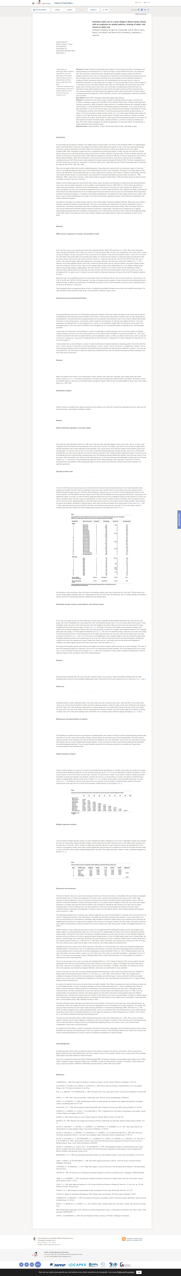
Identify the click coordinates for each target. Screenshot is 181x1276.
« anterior (69, 10)
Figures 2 (139, 503)
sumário (57, 10)
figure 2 (91, 651)
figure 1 (135, 261)
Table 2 (96, 779)
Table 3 (63, 852)
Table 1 (121, 507)
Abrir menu (34, 3)
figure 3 (93, 627)
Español (139, 2)
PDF (106, 10)
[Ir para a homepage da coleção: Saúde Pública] (39, 3)
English (148, 2)
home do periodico (40, 10)
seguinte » (93, 10)
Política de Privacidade (125, 1272)
